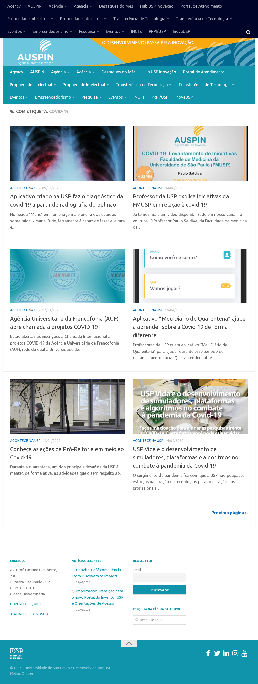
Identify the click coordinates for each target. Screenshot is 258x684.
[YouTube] (244, 653)
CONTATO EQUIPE (26, 604)
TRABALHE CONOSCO (29, 614)
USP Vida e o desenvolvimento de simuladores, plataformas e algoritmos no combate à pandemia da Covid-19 (185, 457)
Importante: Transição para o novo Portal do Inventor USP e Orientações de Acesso (98, 597)
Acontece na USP (25, 188)
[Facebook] (208, 653)
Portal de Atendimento (201, 6)
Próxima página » (229, 512)
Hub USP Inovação (157, 6)
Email (137, 570)
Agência (56, 6)
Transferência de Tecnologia (139, 18)
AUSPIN (35, 6)
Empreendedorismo (51, 31)
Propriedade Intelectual (28, 18)
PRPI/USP (157, 31)
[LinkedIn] (226, 653)
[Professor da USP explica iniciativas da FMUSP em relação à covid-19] (190, 153)
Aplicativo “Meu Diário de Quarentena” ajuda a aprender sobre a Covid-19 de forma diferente (189, 326)
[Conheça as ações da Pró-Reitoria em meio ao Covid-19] (67, 406)
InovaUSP (181, 31)
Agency (14, 6)
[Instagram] (235, 653)
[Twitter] (217, 653)
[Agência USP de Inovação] (35, 52)
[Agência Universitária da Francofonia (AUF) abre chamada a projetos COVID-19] (67, 276)
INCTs (136, 31)
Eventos (14, 31)
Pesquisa (87, 31)
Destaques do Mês (116, 6)
